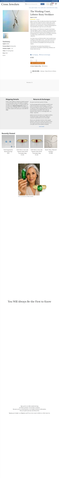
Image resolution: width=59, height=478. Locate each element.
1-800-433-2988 (55, 1)
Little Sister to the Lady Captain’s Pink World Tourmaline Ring (22, 151)
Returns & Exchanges (45, 54)
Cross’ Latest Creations (33, 7)
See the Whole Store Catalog (51, 7)
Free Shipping (35, 54)
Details (24, 1)
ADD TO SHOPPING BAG (38, 63)
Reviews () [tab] (29, 82)
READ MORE (41, 126)
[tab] (43, 20)
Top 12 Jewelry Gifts (42, 7)
